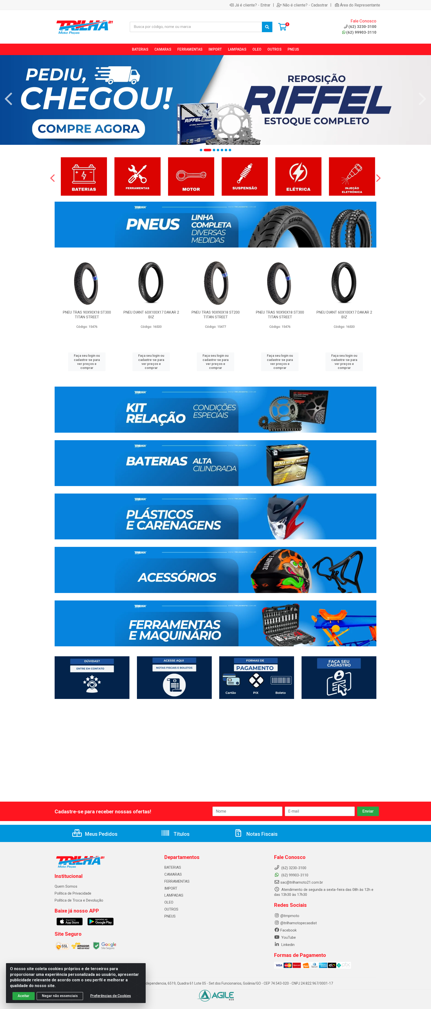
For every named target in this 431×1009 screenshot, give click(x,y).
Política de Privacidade (73, 893)
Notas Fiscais (261, 834)
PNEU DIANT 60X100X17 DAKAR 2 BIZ (151, 314)
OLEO (168, 902)
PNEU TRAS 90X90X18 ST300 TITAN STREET (87, 314)
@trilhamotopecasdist (298, 923)
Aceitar (23, 996)
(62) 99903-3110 (361, 32)
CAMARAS (173, 874)
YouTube (288, 937)
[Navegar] (8, 98)
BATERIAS (172, 867)
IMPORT (170, 888)
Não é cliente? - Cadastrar (305, 5)
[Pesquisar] (267, 27)
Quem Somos (66, 886)
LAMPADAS (173, 895)
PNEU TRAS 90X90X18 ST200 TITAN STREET (216, 314)
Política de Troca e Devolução (79, 900)
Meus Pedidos (100, 834)
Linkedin (287, 944)
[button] (201, 150)
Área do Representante (360, 5)
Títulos (181, 834)
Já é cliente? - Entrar (252, 5)
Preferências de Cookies (110, 996)
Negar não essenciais (60, 996)
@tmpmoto (289, 916)
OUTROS (171, 909)
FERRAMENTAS (177, 881)
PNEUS (170, 916)
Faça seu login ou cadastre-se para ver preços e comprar (87, 362)
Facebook (288, 930)
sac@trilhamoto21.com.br (301, 882)
